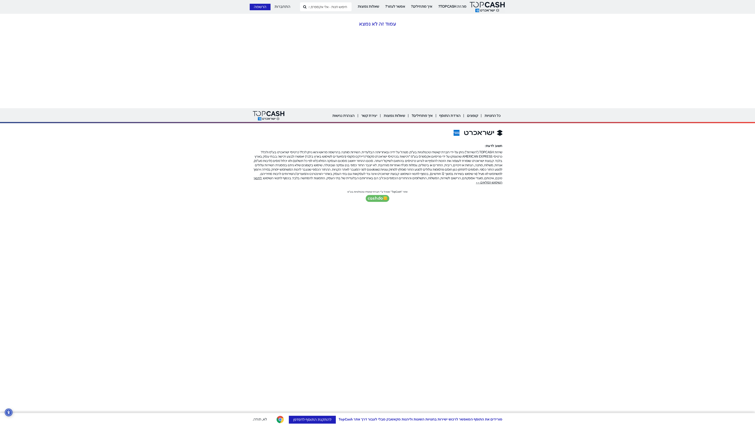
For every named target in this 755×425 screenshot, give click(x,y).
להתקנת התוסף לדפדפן (312, 419)
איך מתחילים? (421, 6)
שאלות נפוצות (368, 6)
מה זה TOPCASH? (452, 6)
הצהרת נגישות (343, 115)
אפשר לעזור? (395, 6)
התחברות (282, 6)
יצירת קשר (369, 115)
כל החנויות (492, 115)
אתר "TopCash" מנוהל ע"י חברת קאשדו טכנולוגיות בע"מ (377, 191)
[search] (305, 6)
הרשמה (260, 7)
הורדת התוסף (449, 115)
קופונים (472, 115)
